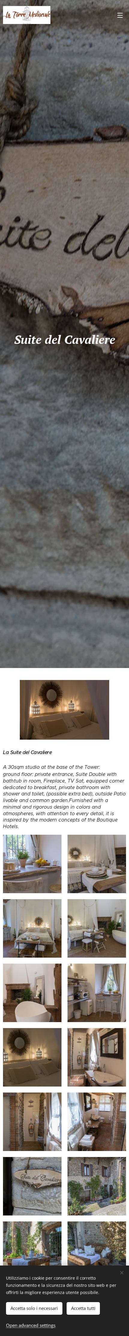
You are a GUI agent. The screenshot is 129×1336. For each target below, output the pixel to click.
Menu (120, 15)
